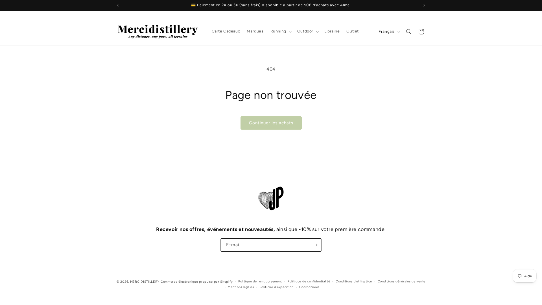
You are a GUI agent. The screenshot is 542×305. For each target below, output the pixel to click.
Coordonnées (309, 287)
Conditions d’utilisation (354, 281)
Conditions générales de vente (401, 281)
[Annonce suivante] (424, 5)
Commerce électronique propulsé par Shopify (197, 282)
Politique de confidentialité (309, 281)
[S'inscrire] (315, 245)
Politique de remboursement (260, 281)
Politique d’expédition (276, 287)
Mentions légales (241, 287)
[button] (280, 31)
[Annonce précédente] (118, 5)
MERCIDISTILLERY (145, 282)
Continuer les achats (271, 122)
